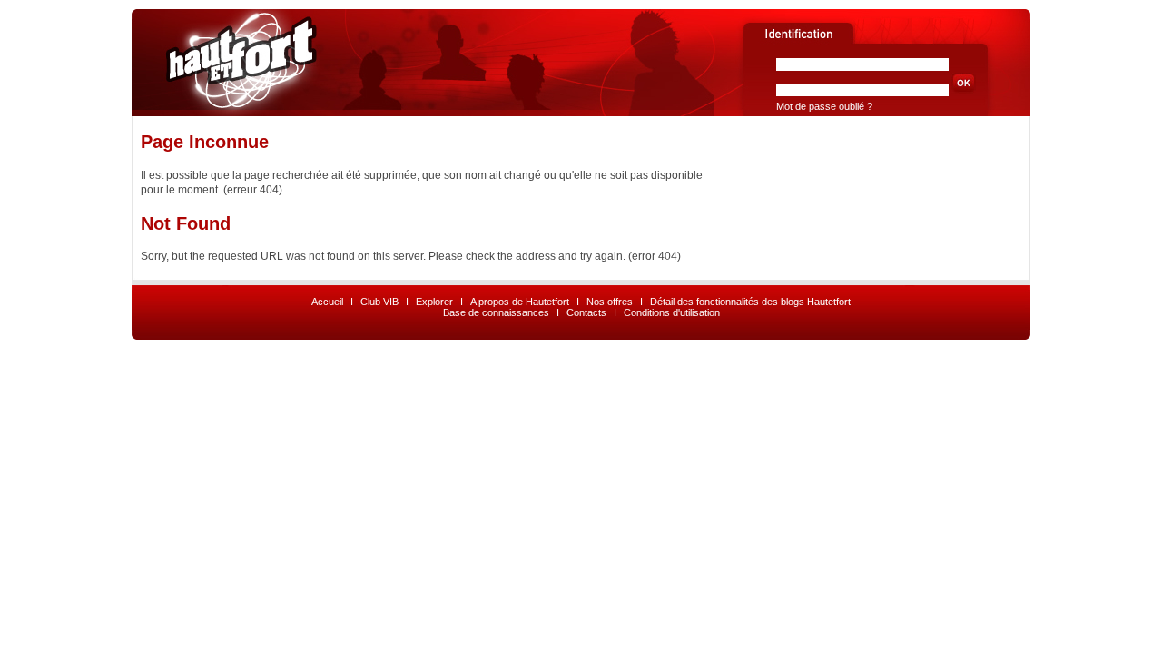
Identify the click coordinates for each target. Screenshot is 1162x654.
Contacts (586, 312)
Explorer (434, 301)
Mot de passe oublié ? (824, 106)
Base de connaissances (496, 312)
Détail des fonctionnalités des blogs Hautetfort (750, 301)
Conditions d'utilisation (672, 312)
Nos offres (609, 301)
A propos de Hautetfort (519, 301)
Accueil (327, 301)
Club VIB (379, 301)
